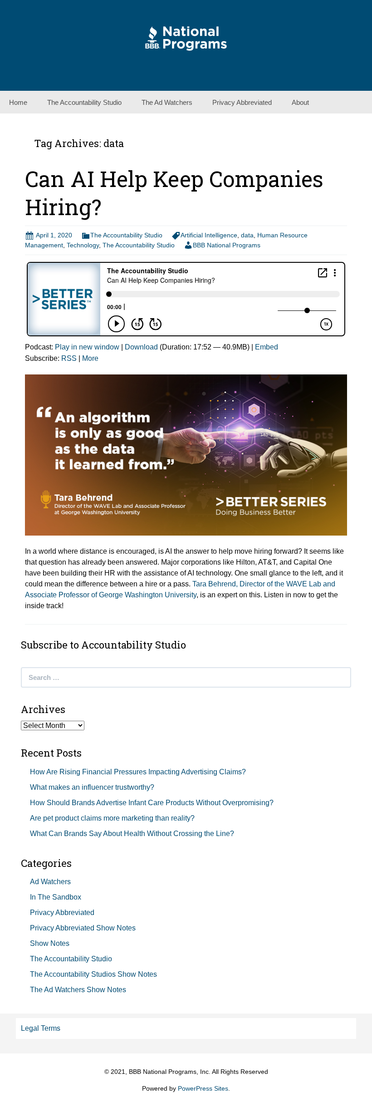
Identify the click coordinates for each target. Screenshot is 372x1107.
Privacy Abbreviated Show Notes (83, 928)
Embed (266, 347)
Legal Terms (40, 1028)
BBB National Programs (226, 245)
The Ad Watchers (167, 102)
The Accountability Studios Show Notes (93, 974)
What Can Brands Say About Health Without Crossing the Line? (132, 833)
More (90, 358)
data (247, 235)
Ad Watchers (50, 882)
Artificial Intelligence (209, 235)
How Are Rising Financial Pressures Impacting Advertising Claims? (138, 772)
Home (18, 102)
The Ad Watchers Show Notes (78, 990)
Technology (83, 245)
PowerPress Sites (203, 1088)
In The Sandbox (55, 897)
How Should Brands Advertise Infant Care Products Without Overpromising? (152, 803)
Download (141, 347)
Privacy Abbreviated (242, 102)
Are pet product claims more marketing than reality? (112, 818)
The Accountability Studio (84, 102)
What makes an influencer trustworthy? (92, 787)
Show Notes (49, 943)
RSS (69, 358)
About (300, 102)
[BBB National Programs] (186, 38)
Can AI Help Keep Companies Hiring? (174, 192)
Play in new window (87, 347)
